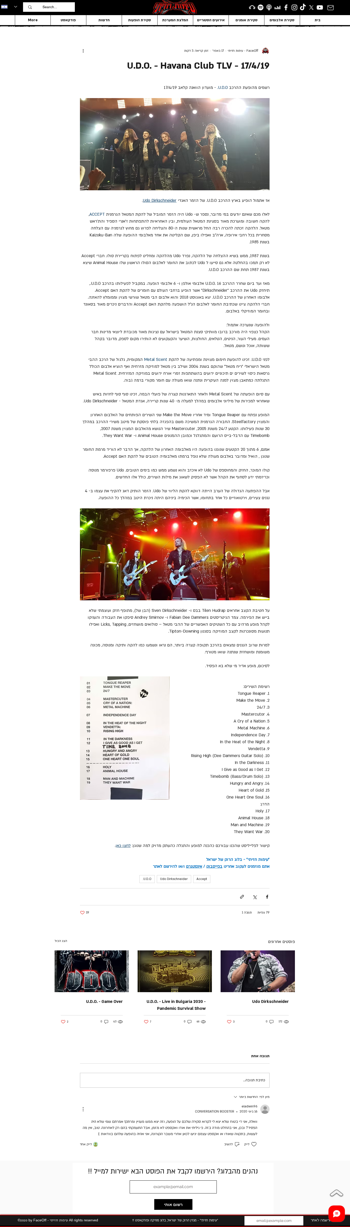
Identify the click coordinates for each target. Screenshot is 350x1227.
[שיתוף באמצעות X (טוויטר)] (254, 896)
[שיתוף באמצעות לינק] (242, 896)
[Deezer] (277, 7)
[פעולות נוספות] (83, 51)
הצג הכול (61, 941)
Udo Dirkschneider (174, 879)
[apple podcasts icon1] (269, 7)
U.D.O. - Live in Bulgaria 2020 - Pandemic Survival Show (176, 1005)
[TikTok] (303, 7)
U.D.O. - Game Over (104, 1001)
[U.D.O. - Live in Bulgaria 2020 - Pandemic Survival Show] (175, 971)
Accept (202, 879)
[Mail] (330, 7)
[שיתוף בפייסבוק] (267, 896)
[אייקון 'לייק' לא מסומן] (254, 1144)
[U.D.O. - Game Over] (92, 971)
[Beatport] (252, 7)
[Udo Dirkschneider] (258, 971)
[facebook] (286, 7)
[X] (311, 7)
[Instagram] (294, 7)
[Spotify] (260, 7)
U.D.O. (147, 879)
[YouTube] (320, 7)
